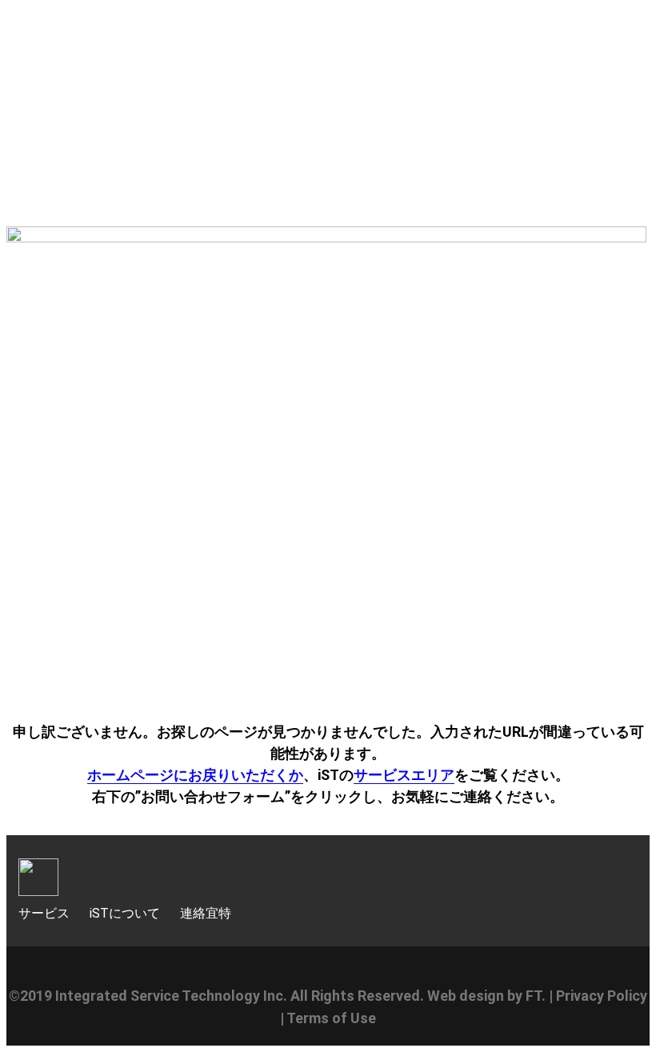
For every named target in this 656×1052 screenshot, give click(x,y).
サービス (44, 913)
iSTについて (125, 913)
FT (534, 995)
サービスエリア (404, 774)
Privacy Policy (601, 995)
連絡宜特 (205, 913)
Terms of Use (331, 1018)
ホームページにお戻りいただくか (195, 774)
